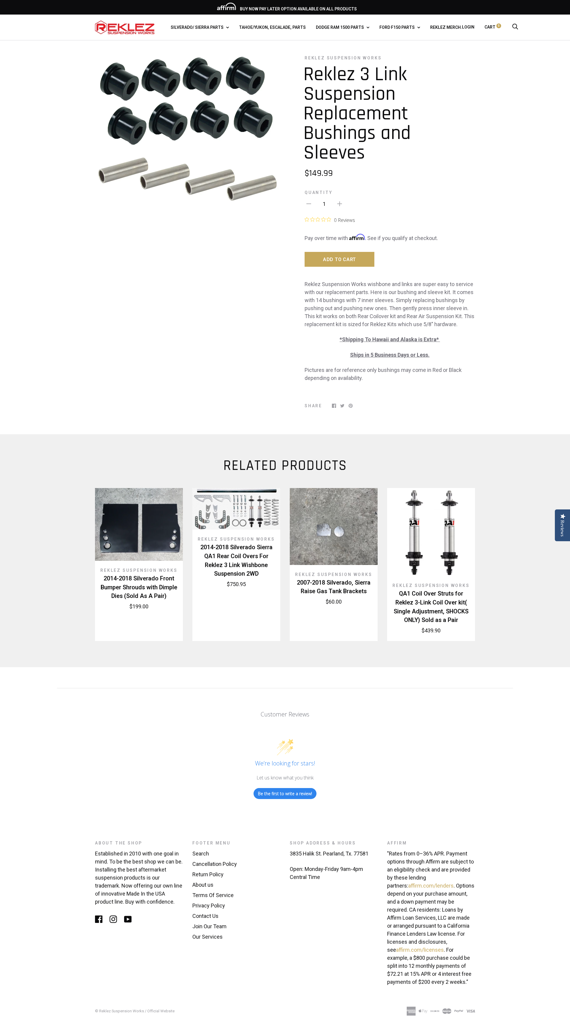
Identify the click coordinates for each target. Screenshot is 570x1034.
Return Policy (208, 874)
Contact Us (205, 916)
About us (202, 885)
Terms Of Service (213, 895)
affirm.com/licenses (420, 950)
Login (468, 27)
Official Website (161, 1011)
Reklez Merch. (446, 27)
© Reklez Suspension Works (120, 1011)
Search (200, 853)
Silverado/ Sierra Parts (197, 27)
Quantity (318, 192)
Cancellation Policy (214, 864)
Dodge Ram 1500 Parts (340, 27)
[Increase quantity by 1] (339, 203)
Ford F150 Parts (397, 27)
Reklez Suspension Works (343, 58)
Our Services (207, 937)
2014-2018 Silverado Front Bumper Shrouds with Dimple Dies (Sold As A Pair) (139, 587)
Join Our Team (209, 926)
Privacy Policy (208, 905)
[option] (187, 147)
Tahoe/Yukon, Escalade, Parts (272, 27)
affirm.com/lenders (431, 886)
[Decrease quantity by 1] (309, 203)
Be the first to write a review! (285, 793)
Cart (492, 27)
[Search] (515, 27)
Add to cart (339, 259)
